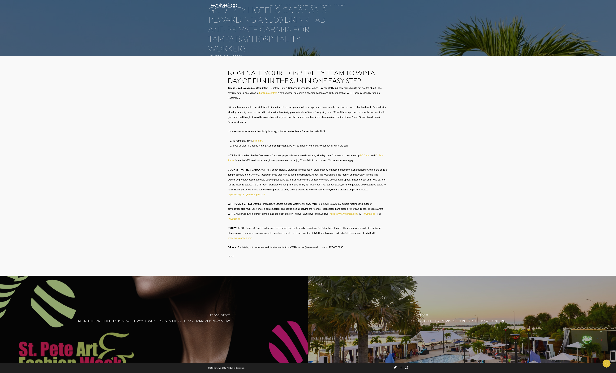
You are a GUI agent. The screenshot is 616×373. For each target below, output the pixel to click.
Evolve (290, 5)
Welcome (276, 5)
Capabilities (306, 5)
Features (324, 5)
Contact (340, 5)
